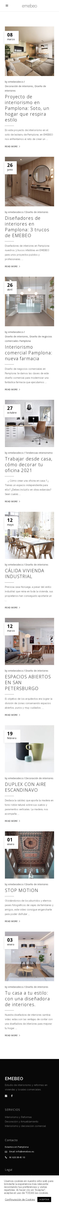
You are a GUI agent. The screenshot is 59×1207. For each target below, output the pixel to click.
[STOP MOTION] (29, 855)
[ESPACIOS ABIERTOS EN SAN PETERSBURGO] (29, 641)
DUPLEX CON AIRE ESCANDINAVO (25, 787)
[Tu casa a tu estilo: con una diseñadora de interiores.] (29, 956)
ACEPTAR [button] (44, 1199)
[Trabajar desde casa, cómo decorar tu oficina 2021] (29, 423)
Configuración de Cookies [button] (20, 1199)
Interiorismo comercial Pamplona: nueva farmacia (28, 352)
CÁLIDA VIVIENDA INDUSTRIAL (24, 573)
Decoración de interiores (19, 86)
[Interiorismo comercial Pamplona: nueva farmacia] (29, 301)
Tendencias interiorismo (39, 452)
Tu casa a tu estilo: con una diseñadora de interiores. (27, 998)
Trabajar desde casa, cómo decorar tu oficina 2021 (28, 464)
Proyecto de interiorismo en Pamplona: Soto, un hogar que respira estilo (27, 108)
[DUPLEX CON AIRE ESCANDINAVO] (29, 749)
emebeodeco (15, 81)
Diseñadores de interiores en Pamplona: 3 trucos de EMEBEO (27, 226)
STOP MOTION (21, 890)
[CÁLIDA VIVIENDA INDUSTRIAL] (29, 535)
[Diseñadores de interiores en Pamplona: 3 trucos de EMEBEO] (29, 181)
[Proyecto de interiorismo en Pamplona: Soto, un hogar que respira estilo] (29, 51)
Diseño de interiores (36, 212)
